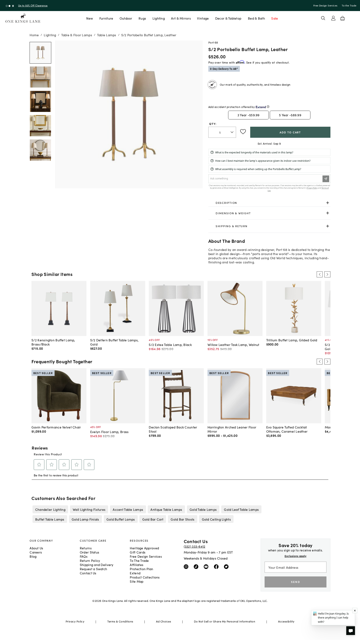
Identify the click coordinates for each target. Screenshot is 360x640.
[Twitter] (227, 566)
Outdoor (126, 18)
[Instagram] (187, 566)
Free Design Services (325, 5)
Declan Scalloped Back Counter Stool (173, 429)
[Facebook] (217, 566)
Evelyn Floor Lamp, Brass (109, 431)
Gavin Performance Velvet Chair (56, 427)
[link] (269, 203)
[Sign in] (333, 18)
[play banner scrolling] (13, 6)
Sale (274, 18)
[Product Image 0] (40, 53)
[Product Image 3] (40, 126)
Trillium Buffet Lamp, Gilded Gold (291, 340)
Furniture (106, 18)
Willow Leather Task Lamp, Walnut (233, 344)
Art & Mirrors (181, 18)
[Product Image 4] (40, 150)
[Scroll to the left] (319, 274)
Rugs (142, 18)
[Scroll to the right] (327, 274)
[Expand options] (327, 202)
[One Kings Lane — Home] (22, 18)
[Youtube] (207, 566)
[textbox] (222, 132)
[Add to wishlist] (243, 131)
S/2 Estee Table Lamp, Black (170, 344)
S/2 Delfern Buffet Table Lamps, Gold (114, 342)
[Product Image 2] (40, 101)
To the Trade (349, 5)
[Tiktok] (197, 566)
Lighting (158, 18)
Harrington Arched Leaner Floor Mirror (232, 429)
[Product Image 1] (40, 77)
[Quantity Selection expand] (232, 132)
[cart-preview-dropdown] (342, 18)
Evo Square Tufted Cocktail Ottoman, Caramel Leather (287, 429)
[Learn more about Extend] (268, 106)
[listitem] (50, 509)
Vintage (203, 18)
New (89, 18)
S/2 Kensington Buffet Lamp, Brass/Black (53, 342)
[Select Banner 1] (9, 6)
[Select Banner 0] (7, 6)
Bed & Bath (256, 18)
